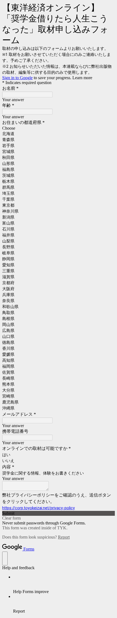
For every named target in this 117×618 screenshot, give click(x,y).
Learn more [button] (82, 77)
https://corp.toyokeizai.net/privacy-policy (38, 507)
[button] (58, 513)
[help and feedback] (5, 558)
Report (64, 537)
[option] (58, 128)
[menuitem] (64, 584)
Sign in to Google (17, 77)
